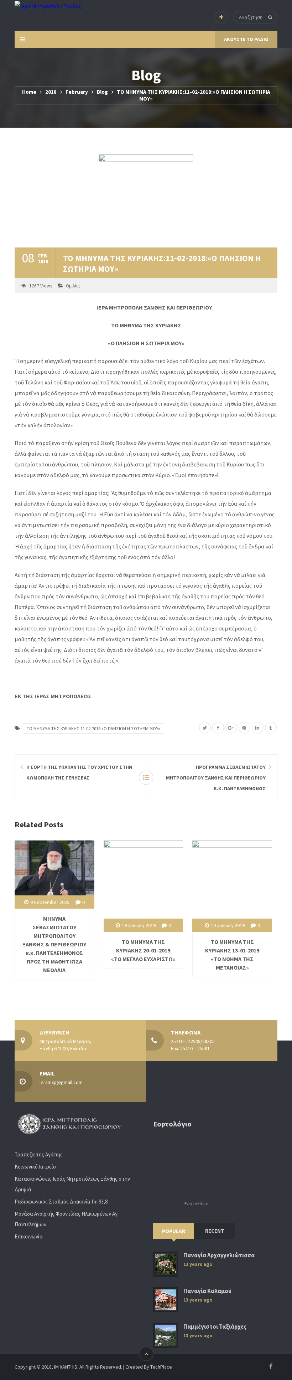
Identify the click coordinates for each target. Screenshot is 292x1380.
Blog (102, 91)
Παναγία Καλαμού (207, 1291)
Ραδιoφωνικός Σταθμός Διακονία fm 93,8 (61, 1201)
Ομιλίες (73, 286)
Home (29, 91)
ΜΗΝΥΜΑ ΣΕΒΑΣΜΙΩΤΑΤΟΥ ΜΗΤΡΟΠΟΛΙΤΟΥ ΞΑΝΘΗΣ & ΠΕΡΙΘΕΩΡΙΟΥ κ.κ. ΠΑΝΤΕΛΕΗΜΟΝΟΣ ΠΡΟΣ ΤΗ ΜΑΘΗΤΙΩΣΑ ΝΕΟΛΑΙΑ (54, 944)
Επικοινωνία (29, 1236)
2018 (51, 91)
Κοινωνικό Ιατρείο (35, 1166)
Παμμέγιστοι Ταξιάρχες (214, 1326)
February (77, 91)
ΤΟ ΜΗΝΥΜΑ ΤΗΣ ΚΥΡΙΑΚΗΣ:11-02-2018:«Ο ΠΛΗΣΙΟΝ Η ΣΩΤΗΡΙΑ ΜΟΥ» (93, 728)
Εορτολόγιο (196, 1203)
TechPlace (161, 1367)
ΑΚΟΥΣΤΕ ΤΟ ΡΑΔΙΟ (246, 39)
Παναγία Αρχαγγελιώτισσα (219, 1255)
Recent (214, 1230)
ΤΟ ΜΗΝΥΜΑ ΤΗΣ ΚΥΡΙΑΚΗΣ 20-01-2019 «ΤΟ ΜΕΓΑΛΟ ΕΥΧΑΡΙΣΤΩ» (143, 950)
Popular (173, 1231)
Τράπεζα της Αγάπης (39, 1154)
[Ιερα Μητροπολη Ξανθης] (48, 5)
